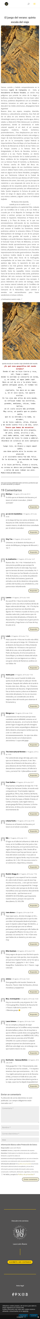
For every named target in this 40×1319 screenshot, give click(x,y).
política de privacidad (25, 1164)
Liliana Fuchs (11, 821)
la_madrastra (11, 559)
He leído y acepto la (19, 1174)
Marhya (9, 494)
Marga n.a (10, 713)
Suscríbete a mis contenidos (20, 1262)
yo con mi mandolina (14, 514)
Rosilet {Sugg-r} (12, 874)
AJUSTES (25, 1311)
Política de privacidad (26, 1174)
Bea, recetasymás (13, 999)
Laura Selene (11, 1021)
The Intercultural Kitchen (16, 752)
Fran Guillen (10, 782)
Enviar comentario (30, 1179)
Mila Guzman (11, 951)
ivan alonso (10, 912)
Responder (33, 507)
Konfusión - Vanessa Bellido (16, 1060)
